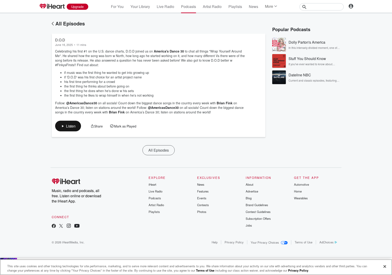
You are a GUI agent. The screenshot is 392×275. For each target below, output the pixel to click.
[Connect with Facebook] (54, 226)
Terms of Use (303, 242)
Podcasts (188, 6)
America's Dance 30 (169, 51)
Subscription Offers (258, 218)
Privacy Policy (234, 242)
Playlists (235, 6)
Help (215, 242)
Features (203, 191)
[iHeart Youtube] (77, 226)
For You (117, 6)
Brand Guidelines (257, 205)
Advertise (252, 191)
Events (201, 198)
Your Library (140, 6)
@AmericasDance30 (81, 103)
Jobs (249, 225)
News (253, 6)
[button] (68, 126)
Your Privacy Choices (265, 242)
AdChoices (326, 242)
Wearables (301, 198)
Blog (249, 198)
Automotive (301, 184)
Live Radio (165, 6)
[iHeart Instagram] (69, 226)
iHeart (152, 184)
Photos (201, 212)
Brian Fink (225, 103)
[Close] (385, 267)
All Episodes (70, 23)
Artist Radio (212, 6)
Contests (203, 205)
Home (298, 191)
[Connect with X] (61, 226)
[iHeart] (52, 6)
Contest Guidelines (258, 212)
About (249, 184)
